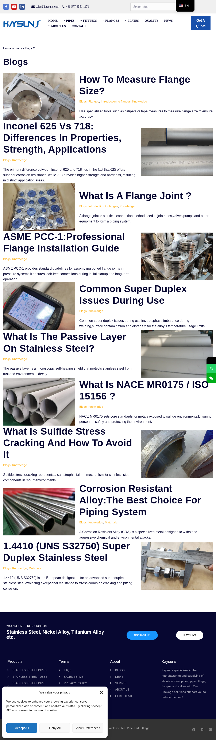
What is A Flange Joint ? (135, 195)
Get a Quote (201, 23)
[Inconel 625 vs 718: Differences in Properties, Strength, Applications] (177, 152)
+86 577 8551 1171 (77, 6)
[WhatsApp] (211, 368)
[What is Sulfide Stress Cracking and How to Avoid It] (177, 454)
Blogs (18, 48)
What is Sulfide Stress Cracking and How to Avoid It (67, 443)
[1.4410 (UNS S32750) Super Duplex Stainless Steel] (177, 566)
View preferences (88, 728)
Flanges (93, 101)
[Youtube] (14, 7)
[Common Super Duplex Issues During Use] (39, 306)
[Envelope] (210, 729)
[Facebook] (6, 7)
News (168, 20)
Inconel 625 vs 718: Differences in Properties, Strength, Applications (62, 138)
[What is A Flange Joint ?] (39, 207)
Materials (111, 522)
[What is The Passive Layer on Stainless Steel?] (177, 354)
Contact (79, 26)
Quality (151, 20)
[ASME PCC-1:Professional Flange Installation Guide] (177, 256)
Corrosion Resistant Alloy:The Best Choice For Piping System (140, 500)
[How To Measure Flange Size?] (39, 96)
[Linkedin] (22, 7)
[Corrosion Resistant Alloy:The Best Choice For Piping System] (39, 511)
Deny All (55, 728)
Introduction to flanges (116, 101)
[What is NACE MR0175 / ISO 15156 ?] (39, 402)
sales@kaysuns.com (47, 6)
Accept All (22, 728)
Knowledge (139, 101)
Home (53, 20)
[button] (101, 692)
